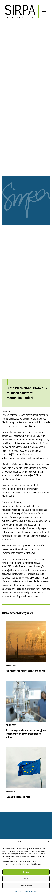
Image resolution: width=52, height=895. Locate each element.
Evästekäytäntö (19, 891)
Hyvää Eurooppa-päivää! (18, 796)
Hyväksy (26, 872)
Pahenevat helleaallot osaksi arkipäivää (25, 670)
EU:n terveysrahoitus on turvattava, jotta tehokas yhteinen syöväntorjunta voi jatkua (26, 733)
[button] (48, 842)
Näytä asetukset (26, 885)
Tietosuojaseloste (31, 891)
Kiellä (26, 879)
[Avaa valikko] (44, 11)
